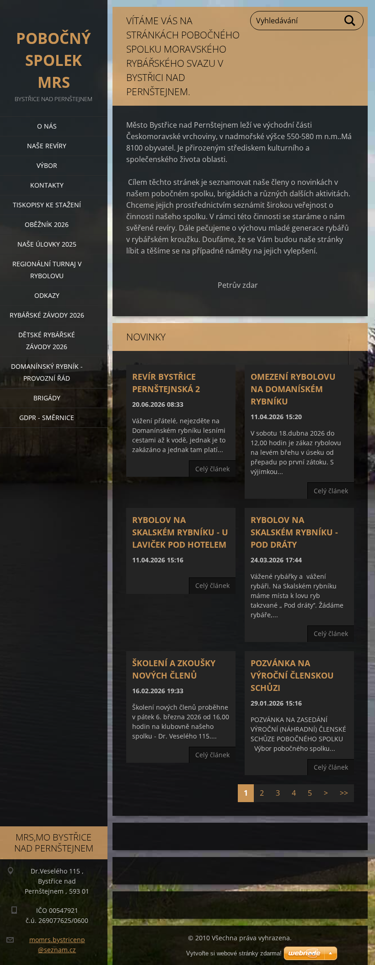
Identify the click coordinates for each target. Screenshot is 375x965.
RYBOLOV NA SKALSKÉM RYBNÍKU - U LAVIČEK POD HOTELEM (180, 532)
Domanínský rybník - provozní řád (47, 372)
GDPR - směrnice (46, 417)
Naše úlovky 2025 (46, 244)
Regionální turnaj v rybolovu (46, 269)
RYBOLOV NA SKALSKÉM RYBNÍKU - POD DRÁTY (294, 532)
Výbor (47, 165)
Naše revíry (46, 145)
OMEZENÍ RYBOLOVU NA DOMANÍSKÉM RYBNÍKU (293, 389)
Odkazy (46, 295)
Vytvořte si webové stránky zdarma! (234, 953)
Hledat (350, 20)
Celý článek (212, 468)
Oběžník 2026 (47, 224)
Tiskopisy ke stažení (47, 204)
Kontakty (47, 185)
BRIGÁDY (46, 398)
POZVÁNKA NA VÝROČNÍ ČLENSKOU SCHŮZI (292, 675)
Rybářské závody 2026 (47, 315)
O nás (47, 126)
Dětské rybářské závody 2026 (46, 340)
